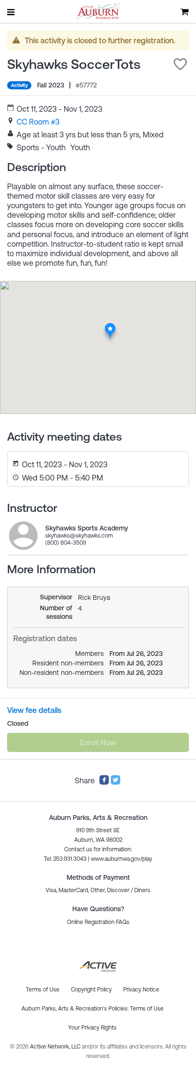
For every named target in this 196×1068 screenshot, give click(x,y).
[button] (180, 64)
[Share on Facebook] (104, 782)
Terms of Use (147, 1008)
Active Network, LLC (56, 1046)
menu (11, 11)
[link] (38, 121)
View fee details (34, 710)
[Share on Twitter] (115, 782)
